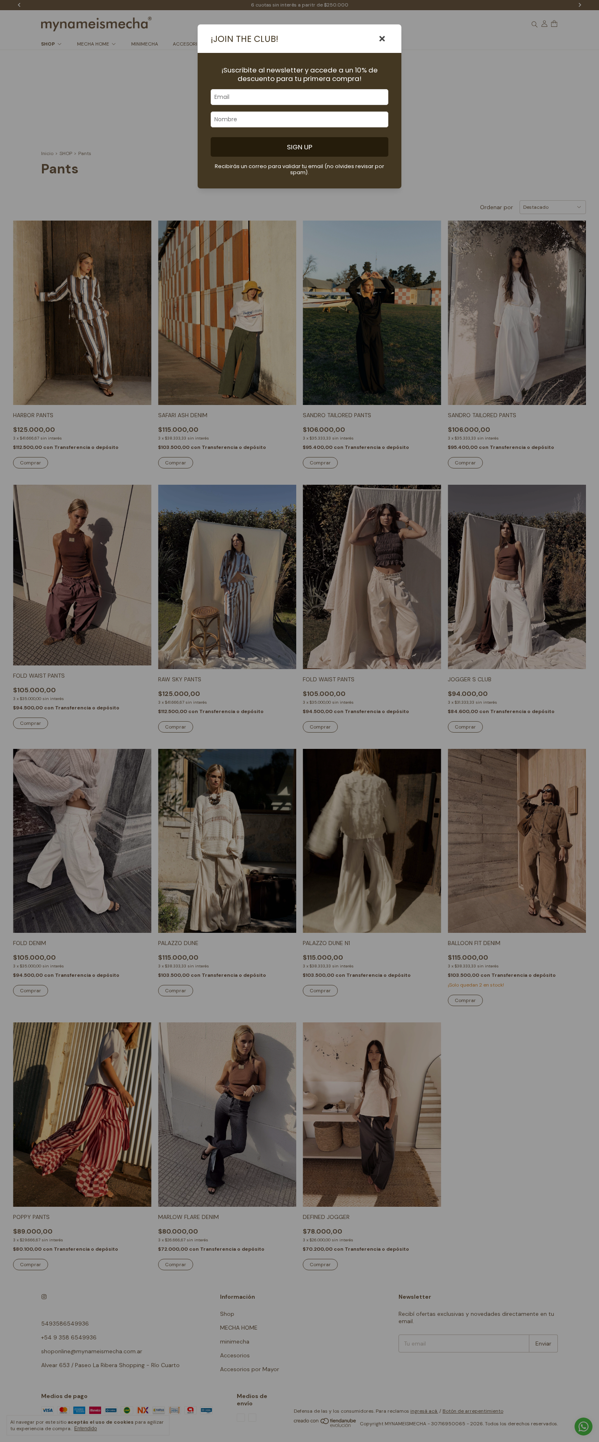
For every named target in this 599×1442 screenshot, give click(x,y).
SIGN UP (300, 147)
